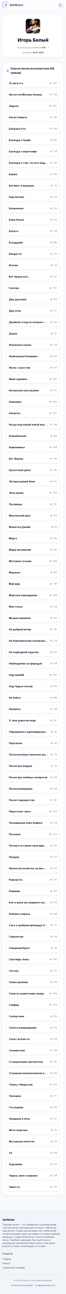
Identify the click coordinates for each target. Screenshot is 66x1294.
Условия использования (22, 1285)
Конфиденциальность (45, 1285)
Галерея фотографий (13, 1267)
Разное (6, 1263)
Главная (6, 1259)
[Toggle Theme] (61, 5)
